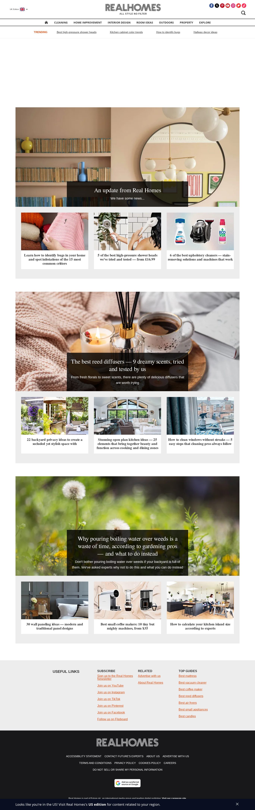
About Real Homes (150, 682)
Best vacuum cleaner (192, 682)
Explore (205, 22)
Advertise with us (149, 675)
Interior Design (119, 22)
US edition (97, 804)
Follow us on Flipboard (112, 719)
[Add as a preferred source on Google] (127, 783)
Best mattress (188, 675)
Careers (170, 762)
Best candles (187, 716)
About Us (153, 756)
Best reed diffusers (191, 696)
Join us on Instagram (111, 692)
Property (186, 22)
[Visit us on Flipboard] (238, 5)
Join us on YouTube (110, 685)
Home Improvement (88, 22)
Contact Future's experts (124, 756)
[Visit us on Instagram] (233, 5)
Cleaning (61, 22)
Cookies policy (150, 762)
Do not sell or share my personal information (127, 769)
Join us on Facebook (111, 712)
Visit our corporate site (174, 798)
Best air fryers (188, 702)
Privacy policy (125, 762)
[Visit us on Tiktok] (244, 5)
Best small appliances (193, 709)
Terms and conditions (95, 762)
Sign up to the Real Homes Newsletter (115, 677)
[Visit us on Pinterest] (222, 5)
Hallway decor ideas (205, 32)
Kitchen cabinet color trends (126, 32)
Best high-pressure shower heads (77, 32)
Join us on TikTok (108, 699)
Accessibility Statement (84, 756)
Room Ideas (144, 22)
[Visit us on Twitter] (217, 5)
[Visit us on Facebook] (211, 5)
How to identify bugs (168, 32)
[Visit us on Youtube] (228, 5)
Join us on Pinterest (110, 705)
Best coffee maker (190, 689)
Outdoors (166, 22)
